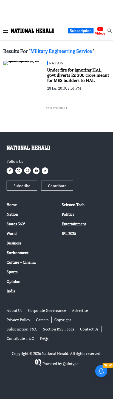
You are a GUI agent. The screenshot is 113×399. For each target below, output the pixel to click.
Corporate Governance (47, 310)
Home (12, 204)
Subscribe (21, 185)
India (11, 290)
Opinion (13, 281)
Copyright (62, 319)
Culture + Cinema (21, 262)
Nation (12, 214)
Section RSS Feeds (58, 329)
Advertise (80, 310)
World (12, 233)
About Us (14, 310)
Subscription (81, 31)
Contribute (57, 185)
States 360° (16, 223)
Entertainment (74, 223)
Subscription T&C (22, 329)
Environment (18, 252)
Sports (12, 271)
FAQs (44, 338)
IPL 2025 (69, 233)
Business (14, 243)
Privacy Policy (18, 319)
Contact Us (89, 329)
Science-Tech (73, 204)
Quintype (70, 363)
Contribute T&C (20, 338)
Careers (42, 319)
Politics (68, 214)
